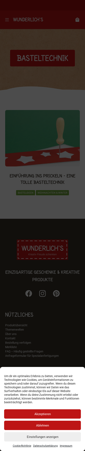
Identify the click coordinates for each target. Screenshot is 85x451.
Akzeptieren (42, 414)
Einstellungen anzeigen (42, 437)
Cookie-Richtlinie (22, 445)
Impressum (66, 445)
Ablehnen (42, 425)
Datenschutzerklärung (45, 445)
